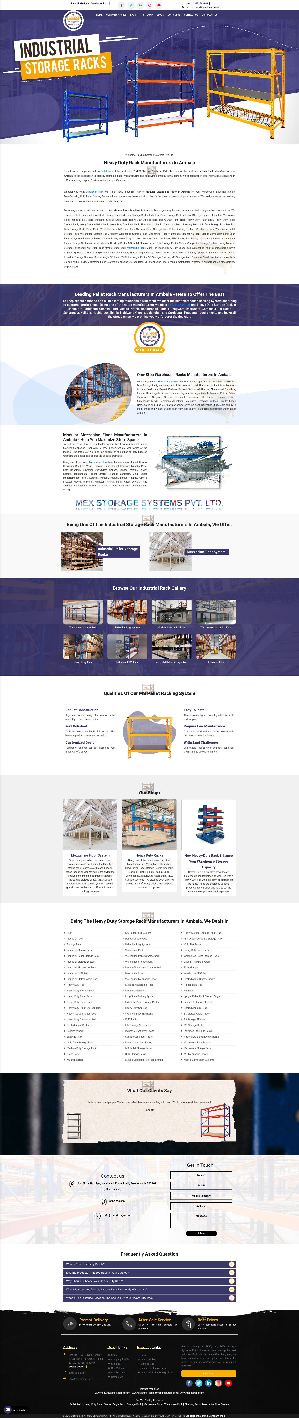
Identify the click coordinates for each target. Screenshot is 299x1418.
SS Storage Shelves (194, 1019)
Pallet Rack (83, 3)
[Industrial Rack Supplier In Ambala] (216, 646)
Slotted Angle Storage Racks (199, 979)
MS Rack (188, 990)
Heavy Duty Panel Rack (79, 996)
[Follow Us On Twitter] (131, 5)
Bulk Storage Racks (135, 1054)
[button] (22, 81)
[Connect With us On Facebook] (121, 5)
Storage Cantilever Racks (139, 1036)
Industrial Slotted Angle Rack (82, 979)
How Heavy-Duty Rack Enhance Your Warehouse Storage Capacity (209, 861)
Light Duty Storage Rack (79, 1042)
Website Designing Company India (205, 1415)
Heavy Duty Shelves (136, 1007)
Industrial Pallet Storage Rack (172, 662)
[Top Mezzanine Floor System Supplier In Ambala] (171, 551)
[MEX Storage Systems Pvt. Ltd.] (73, 20)
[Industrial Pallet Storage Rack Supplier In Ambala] (172, 646)
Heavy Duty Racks (149, 855)
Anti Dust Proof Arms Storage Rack (202, 938)
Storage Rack (73, 944)
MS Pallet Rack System (138, 932)
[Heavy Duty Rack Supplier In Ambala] (83, 646)
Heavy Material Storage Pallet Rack (202, 932)
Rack (73, 3)
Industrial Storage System (80, 961)
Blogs (160, 15)
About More (208, 1373)
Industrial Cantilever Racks (139, 1031)
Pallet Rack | (76, 1404)
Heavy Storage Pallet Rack (81, 1013)
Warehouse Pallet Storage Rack (142, 955)
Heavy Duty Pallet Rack (79, 1002)
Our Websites (210, 15)
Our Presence (118, 1372)
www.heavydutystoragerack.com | (113, 1392)
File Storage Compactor (138, 1025)
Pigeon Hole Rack (193, 984)
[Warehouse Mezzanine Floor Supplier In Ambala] (216, 612)
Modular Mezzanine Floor (172, 627)
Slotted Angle (191, 967)
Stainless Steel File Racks (197, 1031)
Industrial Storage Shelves (198, 1002)
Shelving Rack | (193, 1404)
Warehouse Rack (99, 3)
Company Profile (116, 15)
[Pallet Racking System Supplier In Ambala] (127, 612)
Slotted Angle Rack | (115, 1404)
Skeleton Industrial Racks (139, 1013)
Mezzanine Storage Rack (197, 1048)
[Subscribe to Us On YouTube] (159, 5)
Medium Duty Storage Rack (81, 1048)
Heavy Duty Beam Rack (196, 950)
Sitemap (148, 15)
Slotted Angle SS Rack (195, 1007)
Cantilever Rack (94, 191)
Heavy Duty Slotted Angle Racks (201, 1036)
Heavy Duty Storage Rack (80, 990)
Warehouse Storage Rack (83, 627)
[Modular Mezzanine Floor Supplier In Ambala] (172, 612)
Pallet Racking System (127, 627)
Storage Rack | (135, 1404)
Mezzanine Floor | (154, 1404)
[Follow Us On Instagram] (149, 5)
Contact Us (191, 15)
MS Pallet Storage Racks (138, 1048)
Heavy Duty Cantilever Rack (81, 1019)
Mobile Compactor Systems (198, 1059)
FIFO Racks (131, 1019)
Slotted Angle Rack (168, 381)
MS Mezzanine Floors (195, 1054)
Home (99, 15)
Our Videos (174, 15)
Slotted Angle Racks (77, 1025)
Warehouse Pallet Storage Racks (201, 955)
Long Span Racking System (140, 996)
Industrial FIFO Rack (127, 662)
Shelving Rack (74, 1036)
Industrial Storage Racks (79, 950)
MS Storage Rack (193, 1025)
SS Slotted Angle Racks (196, 1013)
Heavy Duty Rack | (94, 1404)
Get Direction (77, 1366)
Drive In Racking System (196, 961)
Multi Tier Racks (192, 944)
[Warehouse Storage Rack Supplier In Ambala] (83, 612)
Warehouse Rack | (174, 1404)
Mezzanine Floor (136, 247)
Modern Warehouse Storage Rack (143, 967)
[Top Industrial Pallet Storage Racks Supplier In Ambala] (82, 551)
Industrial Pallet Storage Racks (142, 1002)
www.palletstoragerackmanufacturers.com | (155, 1392)
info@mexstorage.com (207, 7)
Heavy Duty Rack (83, 662)
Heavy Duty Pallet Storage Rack (83, 1007)
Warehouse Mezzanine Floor (216, 627)
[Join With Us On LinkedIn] (140, 5)
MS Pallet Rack (74, 1059)
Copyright (68, 1416)
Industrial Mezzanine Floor (81, 967)
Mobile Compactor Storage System (144, 1059)
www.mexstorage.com (192, 1392)
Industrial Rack (216, 662)
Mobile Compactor (135, 990)
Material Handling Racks (138, 1042)
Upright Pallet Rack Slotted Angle (201, 996)
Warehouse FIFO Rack (195, 973)
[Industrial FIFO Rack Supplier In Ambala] (127, 646)
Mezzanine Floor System (206, 552)
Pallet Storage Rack (179, 305)
